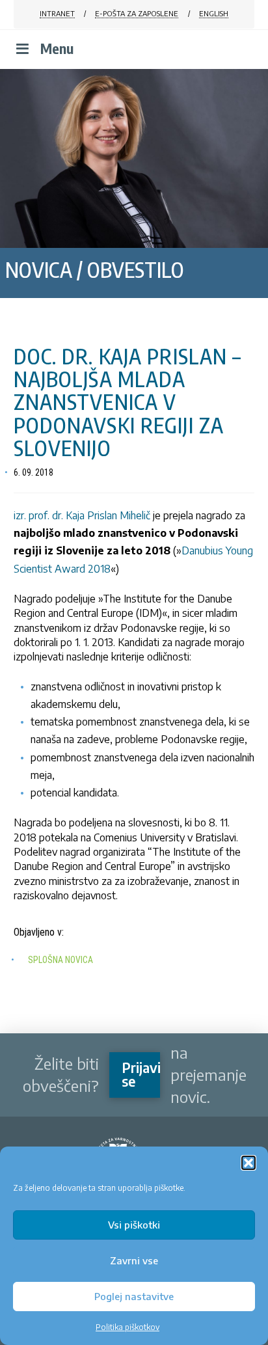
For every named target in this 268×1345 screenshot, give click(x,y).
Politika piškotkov (127, 1327)
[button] (248, 1162)
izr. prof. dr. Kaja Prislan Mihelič (82, 515)
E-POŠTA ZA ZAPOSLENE (136, 13)
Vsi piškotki (134, 1224)
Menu (57, 48)
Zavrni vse (134, 1260)
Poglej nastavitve (134, 1296)
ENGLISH (213, 13)
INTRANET (57, 13)
